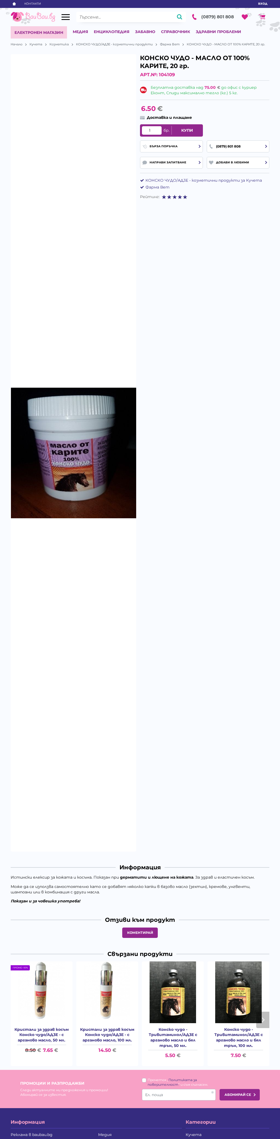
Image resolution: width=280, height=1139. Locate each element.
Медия (80, 31)
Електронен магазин (38, 32)
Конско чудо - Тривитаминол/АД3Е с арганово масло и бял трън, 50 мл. (173, 1037)
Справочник (175, 31)
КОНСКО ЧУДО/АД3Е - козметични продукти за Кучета (203, 180)
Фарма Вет (170, 44)
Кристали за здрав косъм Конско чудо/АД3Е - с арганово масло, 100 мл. (107, 1035)
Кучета (36, 44)
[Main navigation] (66, 17)
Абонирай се (237, 1095)
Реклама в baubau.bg (31, 1134)
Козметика (59, 44)
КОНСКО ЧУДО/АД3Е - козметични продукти (114, 44)
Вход (262, 3)
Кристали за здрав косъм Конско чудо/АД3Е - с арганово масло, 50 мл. (41, 1035)
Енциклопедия (111, 31)
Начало (16, 44)
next (262, 1020)
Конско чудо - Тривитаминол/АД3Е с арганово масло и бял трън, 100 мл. (238, 1037)
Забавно (145, 31)
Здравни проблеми (218, 31)
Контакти (32, 3)
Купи (187, 130)
